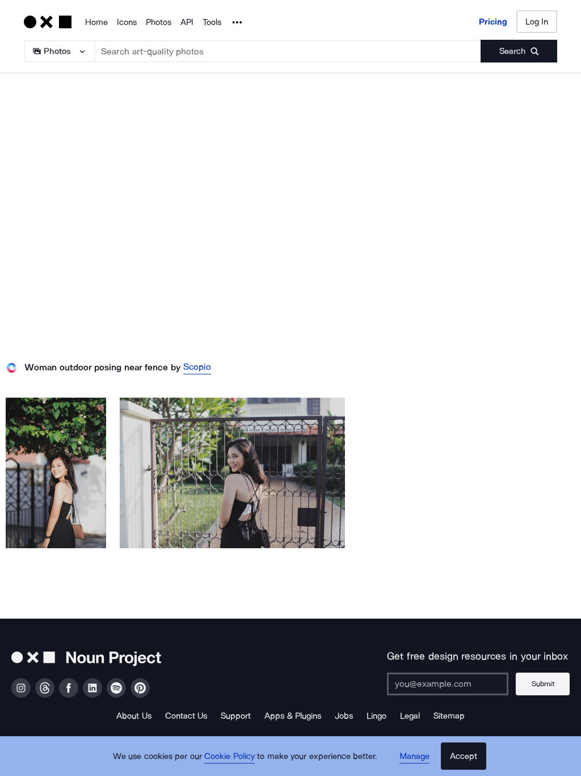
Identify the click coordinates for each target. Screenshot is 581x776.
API (186, 22)
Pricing (493, 21)
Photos (158, 22)
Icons (127, 22)
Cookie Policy (229, 756)
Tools (212, 22)
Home (96, 22)
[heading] (56, 473)
